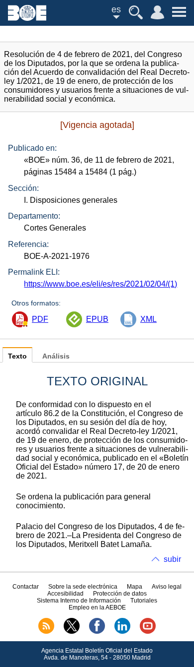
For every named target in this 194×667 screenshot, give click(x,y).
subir (172, 559)
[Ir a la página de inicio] (27, 18)
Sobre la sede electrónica (82, 586)
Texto (17, 356)
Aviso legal (167, 586)
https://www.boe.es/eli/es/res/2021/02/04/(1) (100, 284)
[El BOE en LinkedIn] (122, 631)
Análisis (56, 356)
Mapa (134, 586)
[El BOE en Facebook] (97, 631)
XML (148, 319)
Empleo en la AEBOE (97, 607)
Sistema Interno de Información (79, 600)
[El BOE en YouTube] (148, 631)
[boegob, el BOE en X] (72, 631)
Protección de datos (120, 593)
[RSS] (46, 631)
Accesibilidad (65, 593)
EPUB (97, 319)
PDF (40, 319)
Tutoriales (143, 600)
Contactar (25, 586)
